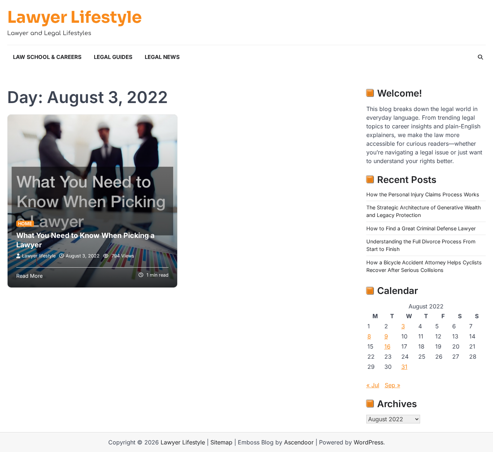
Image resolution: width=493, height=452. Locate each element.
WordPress (368, 442)
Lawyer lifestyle (39, 256)
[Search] (480, 57)
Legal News (162, 57)
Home (25, 223)
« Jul (372, 385)
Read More (29, 276)
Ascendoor (299, 442)
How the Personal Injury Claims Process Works (422, 194)
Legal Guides (113, 57)
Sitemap (221, 442)
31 (404, 366)
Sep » (392, 385)
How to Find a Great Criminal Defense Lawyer (421, 228)
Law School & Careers (47, 57)
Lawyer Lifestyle (74, 17)
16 (387, 346)
